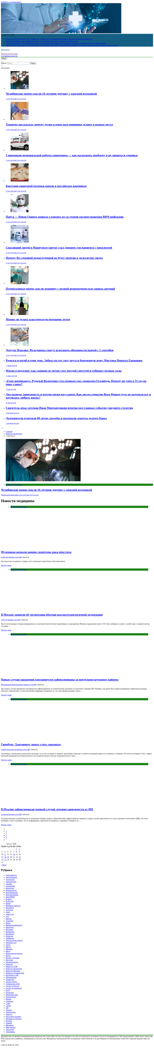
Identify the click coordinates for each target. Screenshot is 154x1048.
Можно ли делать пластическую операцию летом (38, 319)
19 (8, 857)
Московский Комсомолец (11, 685)
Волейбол (10, 908)
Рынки (8, 999)
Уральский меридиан (9, 495)
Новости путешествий (15, 973)
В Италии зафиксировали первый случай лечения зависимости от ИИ (47, 809)
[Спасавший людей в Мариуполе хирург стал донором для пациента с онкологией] (20, 242)
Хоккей (9, 1023)
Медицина (5, 50)
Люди (8, 945)
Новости (9, 964)
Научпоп (9, 960)
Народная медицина (14, 953)
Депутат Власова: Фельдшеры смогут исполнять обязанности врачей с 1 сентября (59, 350)
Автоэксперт (11, 882)
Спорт (8, 1006)
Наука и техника (12, 958)
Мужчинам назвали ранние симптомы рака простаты (36, 552)
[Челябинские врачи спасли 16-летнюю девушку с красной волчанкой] (20, 88)
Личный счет (11, 943)
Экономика (10, 1032)
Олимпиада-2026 (13, 984)
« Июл (3, 865)
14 (14, 854)
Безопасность (11, 890)
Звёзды (9, 919)
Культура (9, 936)
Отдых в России (12, 986)
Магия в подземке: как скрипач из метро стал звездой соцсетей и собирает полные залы (42, 41)
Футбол (9, 1021)
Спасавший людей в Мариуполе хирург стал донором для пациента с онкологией (59, 247)
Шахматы (10, 1025)
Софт (8, 1003)
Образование (11, 977)
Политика (10, 993)
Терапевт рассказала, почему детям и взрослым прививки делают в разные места (59, 124)
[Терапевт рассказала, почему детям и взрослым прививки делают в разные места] (20, 119)
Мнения (9, 949)
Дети (8, 912)
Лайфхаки (10, 938)
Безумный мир (12, 893)
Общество (10, 980)
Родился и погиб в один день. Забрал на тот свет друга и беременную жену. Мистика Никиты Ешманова (49, 39)
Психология (11, 997)
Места (8, 947)
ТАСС (3, 620)
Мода (8, 951)
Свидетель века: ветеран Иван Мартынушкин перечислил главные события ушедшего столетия (69, 407)
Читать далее (6, 565)
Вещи (8, 903)
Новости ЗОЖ (11, 966)
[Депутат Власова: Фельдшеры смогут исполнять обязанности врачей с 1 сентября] (20, 345)
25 (5, 860)
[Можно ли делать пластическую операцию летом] (20, 314)
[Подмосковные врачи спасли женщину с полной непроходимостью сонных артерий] (20, 283)
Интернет (10, 927)
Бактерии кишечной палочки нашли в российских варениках (46, 186)
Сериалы (9, 1001)
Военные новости (13, 906)
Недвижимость (12, 962)
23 (20, 857)
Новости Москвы (13, 971)
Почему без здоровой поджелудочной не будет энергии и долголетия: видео (54, 257)
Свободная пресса (8, 749)
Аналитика (10, 886)
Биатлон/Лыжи (12, 895)
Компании (10, 932)
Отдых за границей (14, 988)
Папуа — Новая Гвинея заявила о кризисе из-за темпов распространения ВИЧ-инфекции (65, 216)
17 (2, 857)
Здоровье (9, 921)
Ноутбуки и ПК (12, 975)
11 (5, 854)
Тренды (9, 1014)
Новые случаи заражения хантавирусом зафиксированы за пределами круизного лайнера (59, 679)
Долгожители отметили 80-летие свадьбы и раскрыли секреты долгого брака (56, 418)
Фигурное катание (13, 1016)
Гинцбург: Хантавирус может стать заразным (31, 744)
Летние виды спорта (14, 940)
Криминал (10, 934)
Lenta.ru (4, 557)
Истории (9, 930)
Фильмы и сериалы (14, 1019)
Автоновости (11, 875)
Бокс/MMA (10, 897)
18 (5, 857)
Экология (10, 1030)
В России (9, 901)
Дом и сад (10, 914)
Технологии (11, 1012)
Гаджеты (9, 910)
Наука (8, 956)
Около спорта (11, 982)
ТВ (7, 1008)
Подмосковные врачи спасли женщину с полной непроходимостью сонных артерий (60, 288)
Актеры (9, 884)
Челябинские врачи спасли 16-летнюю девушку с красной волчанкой (51, 93)
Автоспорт (10, 879)
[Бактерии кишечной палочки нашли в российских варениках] (20, 181)
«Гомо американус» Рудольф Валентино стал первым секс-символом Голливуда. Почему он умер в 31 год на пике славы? (56, 43)
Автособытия (11, 877)
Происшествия (12, 995)
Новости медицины (14, 485)
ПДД (8, 990)
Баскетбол (10, 888)
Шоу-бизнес (11, 1027)
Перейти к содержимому (11, 2)
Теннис (9, 1010)
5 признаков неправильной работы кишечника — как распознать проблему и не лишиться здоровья (72, 155)
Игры (8, 923)
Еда (7, 916)
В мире (9, 899)
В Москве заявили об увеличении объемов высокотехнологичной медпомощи (52, 614)
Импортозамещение (14, 925)
